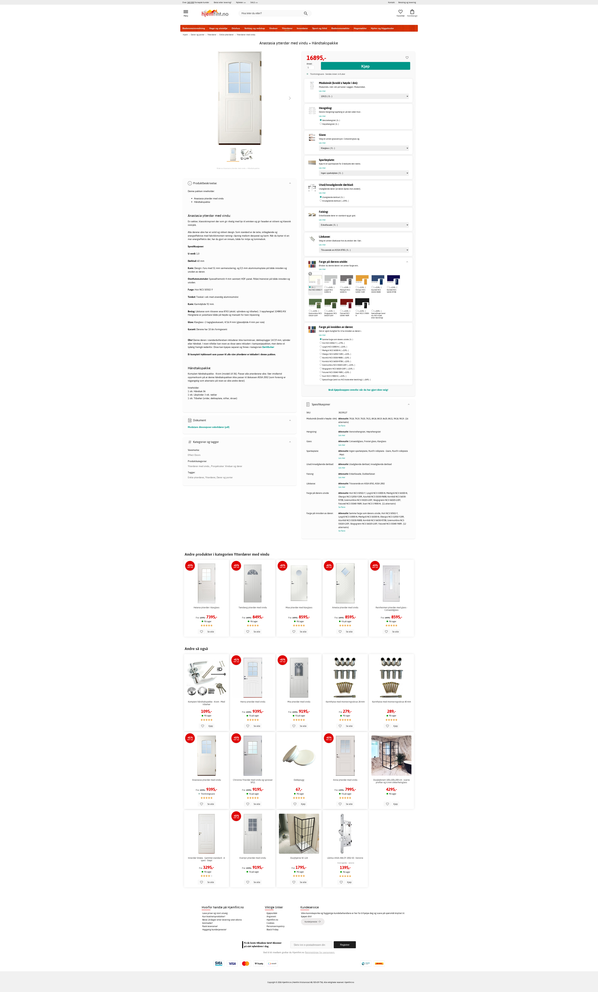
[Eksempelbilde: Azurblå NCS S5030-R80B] (381, 282)
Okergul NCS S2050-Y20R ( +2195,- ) (336, 354)
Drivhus (236, 28)
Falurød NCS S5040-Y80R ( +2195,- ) (336, 372)
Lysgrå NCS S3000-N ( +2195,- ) (334, 347)
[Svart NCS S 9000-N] (362, 302)
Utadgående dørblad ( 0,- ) (333, 197)
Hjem (185, 34)
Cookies (270, 923)
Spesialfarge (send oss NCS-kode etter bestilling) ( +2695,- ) (346, 379)
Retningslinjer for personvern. (320, 952)
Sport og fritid (319, 28)
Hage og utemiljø (218, 28)
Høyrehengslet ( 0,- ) (330, 124)
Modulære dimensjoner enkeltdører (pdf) (209, 427)
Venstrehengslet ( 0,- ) (331, 120)
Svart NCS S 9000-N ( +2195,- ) (334, 376)
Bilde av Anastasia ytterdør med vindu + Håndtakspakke (238, 168)
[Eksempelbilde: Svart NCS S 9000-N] (365, 305)
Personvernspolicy (276, 926)
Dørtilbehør (268, 347)
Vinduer (273, 28)
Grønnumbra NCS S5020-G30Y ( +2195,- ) (338, 365)
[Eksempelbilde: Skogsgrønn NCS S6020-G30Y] (334, 305)
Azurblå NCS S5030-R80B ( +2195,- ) (336, 357)
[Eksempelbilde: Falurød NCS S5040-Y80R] (350, 305)
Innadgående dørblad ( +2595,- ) (335, 201)
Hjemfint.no (272, 919)
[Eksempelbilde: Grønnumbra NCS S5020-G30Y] (318, 305)
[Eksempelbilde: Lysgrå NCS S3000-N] (334, 282)
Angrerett (271, 916)
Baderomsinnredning (194, 28)
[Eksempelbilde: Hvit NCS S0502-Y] (318, 282)
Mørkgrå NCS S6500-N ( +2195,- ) (335, 350)
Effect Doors (194, 454)
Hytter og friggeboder (382, 28)
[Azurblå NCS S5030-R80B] (378, 279)
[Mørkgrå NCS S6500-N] (346, 279)
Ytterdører (287, 28)
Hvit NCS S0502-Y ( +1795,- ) (333, 343)
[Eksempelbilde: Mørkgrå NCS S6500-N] (350, 282)
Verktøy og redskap (254, 28)
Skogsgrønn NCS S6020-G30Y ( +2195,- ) (338, 369)
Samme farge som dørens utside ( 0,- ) (337, 339)
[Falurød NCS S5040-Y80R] (346, 302)
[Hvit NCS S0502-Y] (315, 279)
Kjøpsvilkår (272, 913)
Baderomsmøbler (340, 28)
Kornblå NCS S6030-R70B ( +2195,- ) (336, 361)
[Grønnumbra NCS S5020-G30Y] (315, 302)
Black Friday (272, 929)
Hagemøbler (360, 28)
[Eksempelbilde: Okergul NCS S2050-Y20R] (365, 282)
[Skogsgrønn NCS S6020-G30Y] (331, 302)
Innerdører (302, 28)
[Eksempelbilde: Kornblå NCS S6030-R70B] (397, 282)
